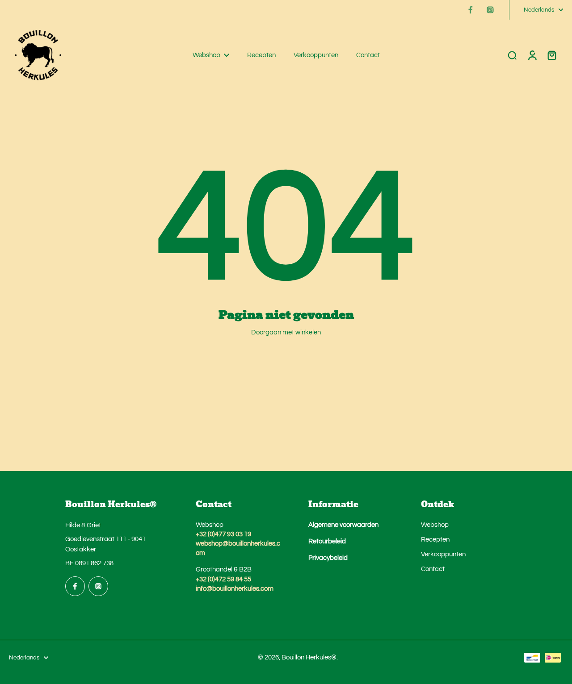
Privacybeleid (328, 557)
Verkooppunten (443, 554)
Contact (433, 568)
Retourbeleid (327, 541)
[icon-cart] (551, 55)
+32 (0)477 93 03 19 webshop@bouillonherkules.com (238, 543)
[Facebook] (470, 10)
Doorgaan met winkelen (286, 332)
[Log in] (532, 55)
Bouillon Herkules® (309, 657)
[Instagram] (490, 10)
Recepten (435, 539)
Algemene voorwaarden (343, 524)
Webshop (435, 524)
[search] (512, 55)
